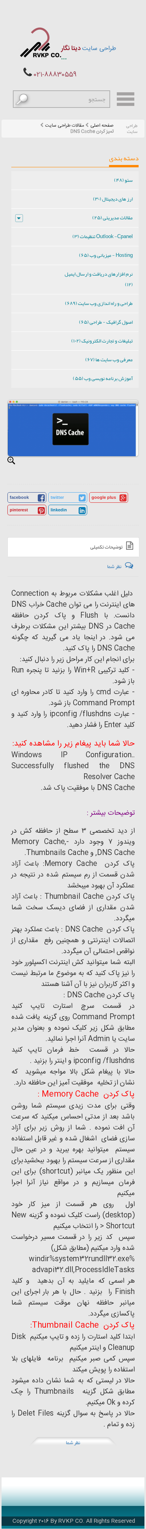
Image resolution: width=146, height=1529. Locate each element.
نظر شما (73, 1443)
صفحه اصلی (102, 126)
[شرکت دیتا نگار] (40, 42)
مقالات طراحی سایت (64, 126)
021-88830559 (55, 75)
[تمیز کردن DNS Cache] (11, 460)
